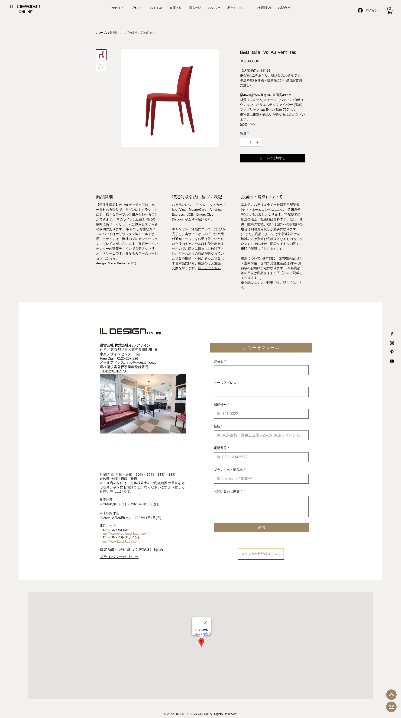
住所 (218, 426)
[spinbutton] (250, 142)
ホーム (101, 33)
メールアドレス (226, 383)
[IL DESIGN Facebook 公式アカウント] (392, 333)
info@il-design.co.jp (141, 362)
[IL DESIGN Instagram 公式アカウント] (392, 343)
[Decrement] (243, 142)
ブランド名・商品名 (229, 470)
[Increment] (258, 142)
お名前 (220, 361)
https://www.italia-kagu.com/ (120, 541)
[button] (390, 10)
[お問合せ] (391, 707)
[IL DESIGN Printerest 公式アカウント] (392, 352)
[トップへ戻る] (391, 694)
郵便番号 (221, 404)
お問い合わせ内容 (228, 491)
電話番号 (221, 448)
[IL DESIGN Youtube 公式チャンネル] (392, 361)
